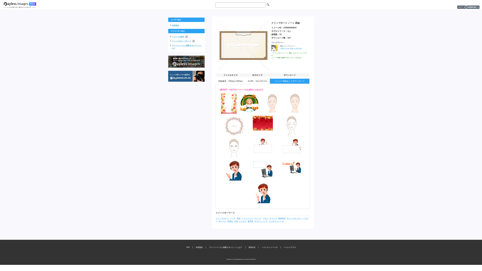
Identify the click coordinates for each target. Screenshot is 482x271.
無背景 (250, 221)
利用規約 (175, 25)
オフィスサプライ (294, 218)
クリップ (258, 218)
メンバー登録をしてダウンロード (290, 81)
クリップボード (222, 218)
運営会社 (252, 247)
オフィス (273, 218)
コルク (265, 218)
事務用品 (282, 218)
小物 (236, 221)
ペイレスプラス (290, 247)
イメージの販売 (178, 37)
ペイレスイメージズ (270, 247)
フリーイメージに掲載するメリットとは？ (187, 46)
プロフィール (284, 48)
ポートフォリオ (296, 48)
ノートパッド (247, 218)
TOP (188, 247)
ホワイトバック (261, 221)
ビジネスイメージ (276, 221)
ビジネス (243, 221)
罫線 (238, 218)
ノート (233, 218)
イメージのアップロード (181, 41)
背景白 (230, 221)
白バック (222, 221)
